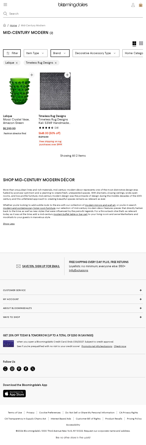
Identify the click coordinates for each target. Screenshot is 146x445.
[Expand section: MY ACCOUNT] (73, 299)
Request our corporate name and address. (107, 431)
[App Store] (14, 393)
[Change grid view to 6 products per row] (141, 43)
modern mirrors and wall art (100, 205)
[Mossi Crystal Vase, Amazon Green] (19, 91)
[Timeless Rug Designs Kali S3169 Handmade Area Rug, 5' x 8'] (55, 91)
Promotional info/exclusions (97, 346)
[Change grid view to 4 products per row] (134, 43)
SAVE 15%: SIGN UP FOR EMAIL (41, 266)
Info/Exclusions (78, 270)
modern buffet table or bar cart (70, 214)
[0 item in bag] (140, 5)
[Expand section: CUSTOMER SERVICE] (73, 290)
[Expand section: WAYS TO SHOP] (73, 317)
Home (13, 25)
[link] (19, 124)
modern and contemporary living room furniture (29, 208)
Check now (120, 346)
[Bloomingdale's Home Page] (73, 5)
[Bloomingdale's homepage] (5, 25)
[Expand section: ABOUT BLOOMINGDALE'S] (73, 308)
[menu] (5, 4)
